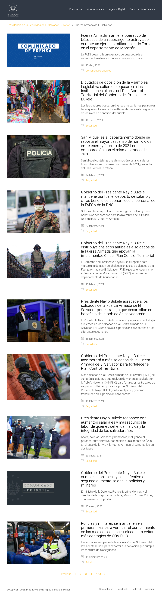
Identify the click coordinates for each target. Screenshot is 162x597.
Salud (89, 562)
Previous (66, 574)
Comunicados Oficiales (98, 70)
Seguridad (91, 125)
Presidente (92, 344)
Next (99, 574)
